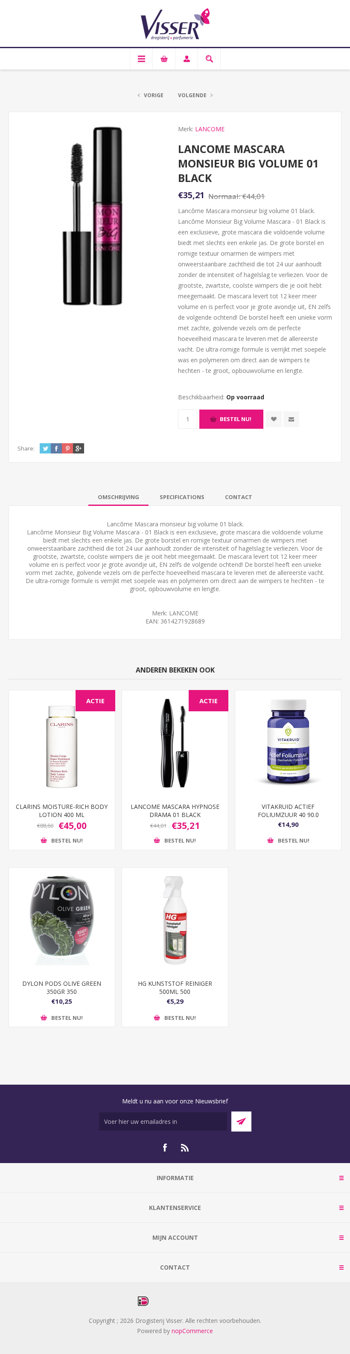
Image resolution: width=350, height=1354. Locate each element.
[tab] (118, 497)
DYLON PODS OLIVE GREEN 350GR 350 (61, 987)
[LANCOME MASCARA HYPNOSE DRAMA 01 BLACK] (175, 743)
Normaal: (224, 196)
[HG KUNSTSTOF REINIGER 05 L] (175, 920)
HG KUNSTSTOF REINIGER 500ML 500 (175, 987)
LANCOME (210, 129)
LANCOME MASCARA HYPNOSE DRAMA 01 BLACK (175, 811)
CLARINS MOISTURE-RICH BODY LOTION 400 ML (62, 811)
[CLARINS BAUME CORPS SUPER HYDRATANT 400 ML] (62, 743)
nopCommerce (192, 1331)
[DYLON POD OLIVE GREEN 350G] (62, 920)
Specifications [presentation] (182, 497)
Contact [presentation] (238, 497)
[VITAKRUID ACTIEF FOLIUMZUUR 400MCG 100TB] (288, 743)
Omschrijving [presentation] (118, 497)
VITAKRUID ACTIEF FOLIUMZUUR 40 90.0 (288, 811)
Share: (26, 448)
